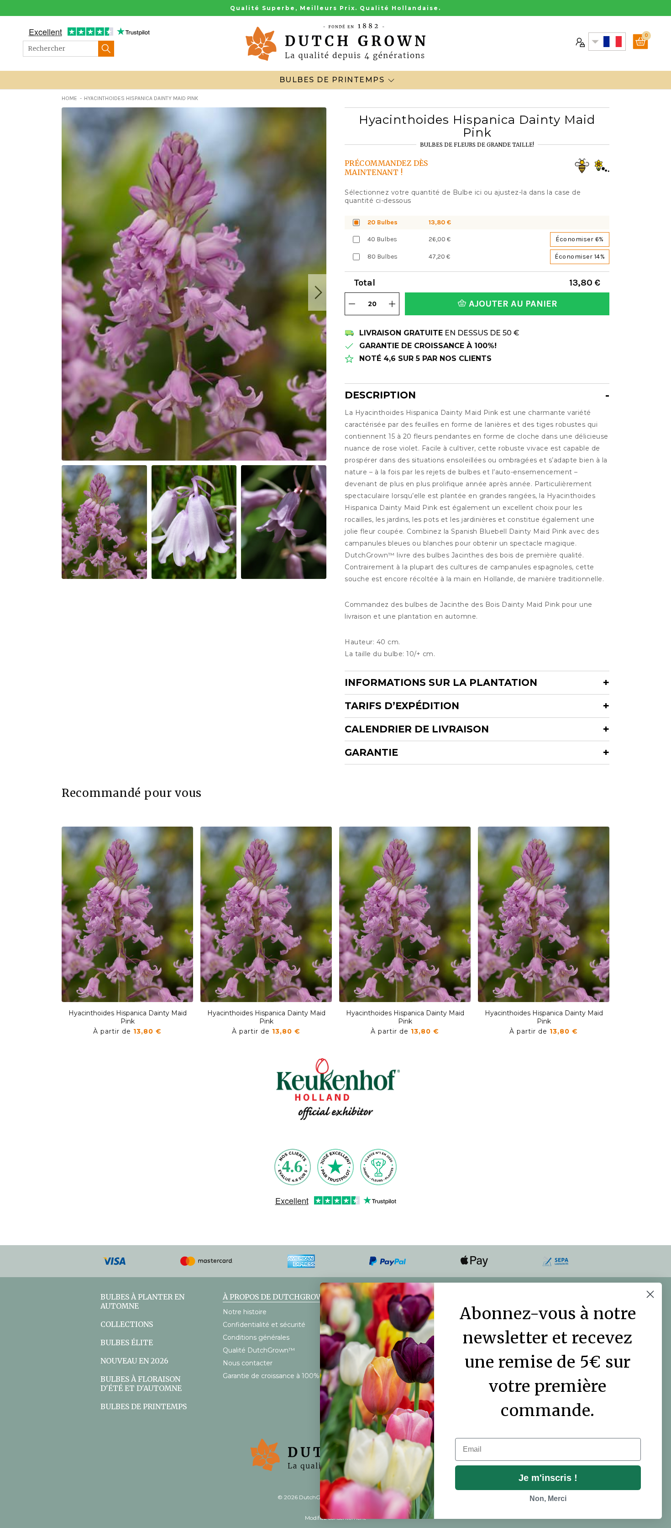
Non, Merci (547, 1498)
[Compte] (579, 41)
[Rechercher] (106, 49)
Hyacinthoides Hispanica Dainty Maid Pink (127, 1017)
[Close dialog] (650, 1294)
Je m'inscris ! (548, 1478)
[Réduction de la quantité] (352, 303)
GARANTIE (371, 752)
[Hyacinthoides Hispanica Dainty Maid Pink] (127, 914)
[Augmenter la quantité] (392, 303)
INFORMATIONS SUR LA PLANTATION (441, 682)
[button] (317, 292)
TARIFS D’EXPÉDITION (402, 705)
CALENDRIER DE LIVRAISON (417, 729)
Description (380, 395)
